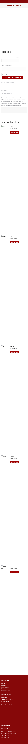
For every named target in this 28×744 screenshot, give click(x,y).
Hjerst (11, 126)
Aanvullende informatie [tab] (6, 93)
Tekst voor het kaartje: (7, 65)
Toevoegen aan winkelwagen (12, 77)
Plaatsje (12, 236)
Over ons (3, 683)
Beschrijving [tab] (4, 90)
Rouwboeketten (5, 687)
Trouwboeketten (5, 689)
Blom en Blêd (13, 566)
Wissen (17, 57)
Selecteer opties (14, 132)
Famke (12, 456)
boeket (7, 82)
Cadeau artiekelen (5, 690)
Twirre (12, 346)
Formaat (3, 58)
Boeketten (3, 685)
